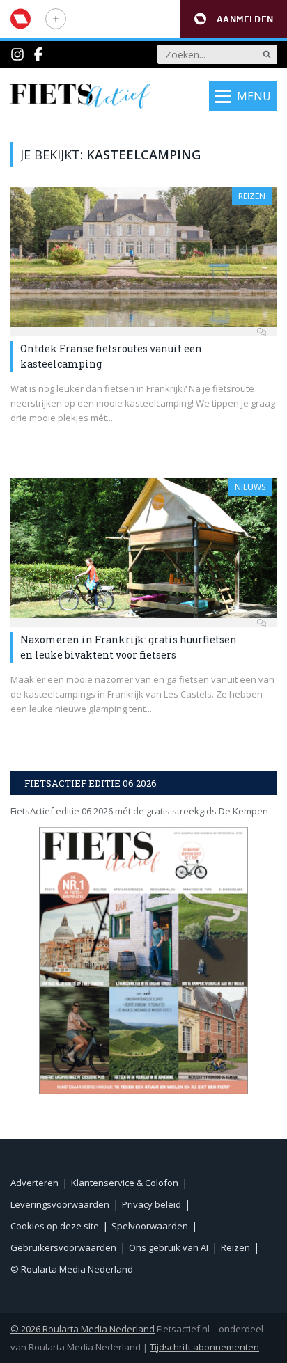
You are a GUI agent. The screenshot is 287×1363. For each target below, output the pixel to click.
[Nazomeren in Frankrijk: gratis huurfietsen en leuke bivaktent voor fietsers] (143, 548)
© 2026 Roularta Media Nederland (82, 1329)
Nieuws (250, 487)
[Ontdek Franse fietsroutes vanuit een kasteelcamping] (143, 257)
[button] (233, 19)
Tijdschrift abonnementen (204, 1347)
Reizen (251, 196)
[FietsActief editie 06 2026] (143, 960)
